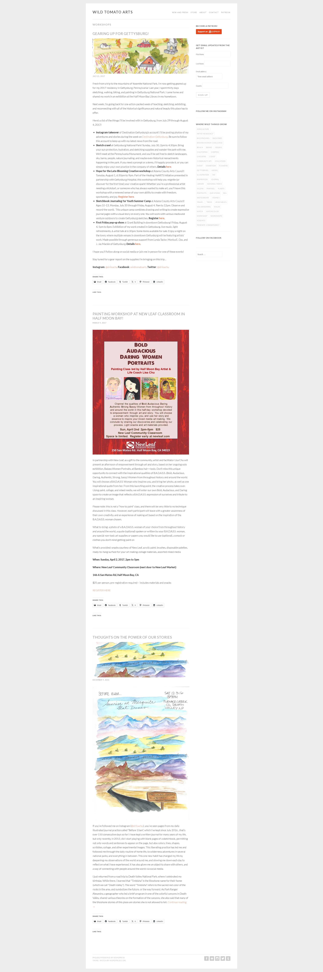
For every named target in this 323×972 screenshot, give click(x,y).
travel (200, 202)
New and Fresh (180, 12)
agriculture (203, 129)
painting (211, 189)
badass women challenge (210, 143)
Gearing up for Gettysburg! (121, 33)
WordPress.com (118, 960)
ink (213, 175)
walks (217, 207)
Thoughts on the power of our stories (132, 637)
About (203, 12)
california (202, 152)
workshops (216, 216)
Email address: (201, 72)
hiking (215, 170)
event (200, 166)
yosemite (201, 221)
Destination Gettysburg (155, 136)
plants (221, 189)
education (220, 161)
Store (194, 12)
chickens (201, 157)
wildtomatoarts (138, 266)
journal (215, 179)
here (168, 166)
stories (216, 198)
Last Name (200, 64)
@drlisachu (111, 266)
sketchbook (203, 198)
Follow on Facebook (208, 238)
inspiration (202, 179)
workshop (202, 216)
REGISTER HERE (102, 590)
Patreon (225, 12)
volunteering (204, 207)
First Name (200, 54)
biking (209, 147)
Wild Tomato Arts (113, 12)
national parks (214, 184)
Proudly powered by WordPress (109, 958)
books (219, 147)
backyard (217, 138)
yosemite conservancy (208, 225)
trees (209, 202)
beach (200, 147)
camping (215, 152)
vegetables (220, 202)
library (200, 184)
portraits (201, 193)
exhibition (211, 166)
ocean (200, 189)
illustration (203, 175)
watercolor (212, 211)
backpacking (203, 138)
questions (215, 193)
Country (199, 86)
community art (204, 161)
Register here (126, 196)
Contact (214, 12)
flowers (223, 166)
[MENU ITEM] (206, 958)
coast (212, 157)
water (200, 211)
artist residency (205, 134)
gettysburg (202, 170)
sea (224, 193)
